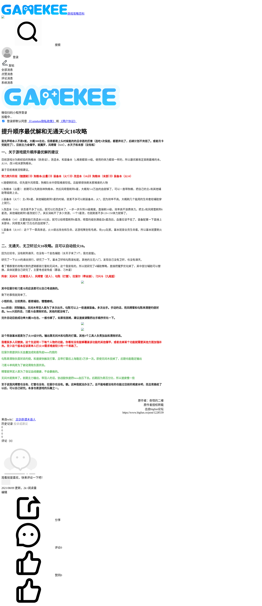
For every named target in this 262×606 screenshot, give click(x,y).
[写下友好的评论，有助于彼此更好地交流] (82, 444)
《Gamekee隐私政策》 (42, 121)
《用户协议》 (68, 121)
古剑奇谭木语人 (25, 419)
